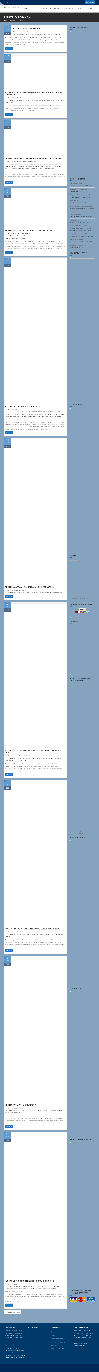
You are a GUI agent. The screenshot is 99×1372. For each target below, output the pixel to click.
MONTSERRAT (26, 34)
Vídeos (29, 98)
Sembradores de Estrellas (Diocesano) (81, 217)
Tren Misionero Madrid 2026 (78, 203)
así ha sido (23, 100)
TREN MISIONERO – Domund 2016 (21, 1105)
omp (32, 169)
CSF (14, 32)
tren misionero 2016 (20, 761)
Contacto (53, 1335)
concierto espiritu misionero (29, 934)
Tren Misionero (28, 32)
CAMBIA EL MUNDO (47, 164)
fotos (51, 758)
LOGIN (90, 8)
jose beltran (55, 100)
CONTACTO (80, 8)
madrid (62, 100)
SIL (58, 417)
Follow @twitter (74, 560)
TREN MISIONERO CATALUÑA (51, 34)
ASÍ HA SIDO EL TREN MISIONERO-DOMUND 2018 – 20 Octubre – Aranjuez (34, 93)
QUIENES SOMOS (29, 8)
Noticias (20, 32)
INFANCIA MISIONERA (45, 100)
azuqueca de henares (37, 236)
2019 (14, 34)
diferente (21, 166)
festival (20, 1289)
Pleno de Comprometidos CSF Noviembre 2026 (82, 210)
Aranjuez (38, 164)
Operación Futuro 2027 (76, 247)
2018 (18, 100)
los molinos (21, 169)
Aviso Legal (54, 1345)
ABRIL (52, 412)
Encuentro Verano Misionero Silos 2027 (81, 242)
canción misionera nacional (14, 414)
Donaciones (90, 2)
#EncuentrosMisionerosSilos (15, 164)
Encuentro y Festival (58, 414)
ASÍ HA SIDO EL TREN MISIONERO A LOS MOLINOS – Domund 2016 (33, 751)
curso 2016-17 (27, 414)
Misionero (15, 238)
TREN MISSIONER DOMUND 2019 (26, 28)
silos (60, 417)
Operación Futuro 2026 (76, 191)
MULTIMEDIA (68, 8)
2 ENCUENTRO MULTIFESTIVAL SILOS (37, 412)
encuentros (33, 166)
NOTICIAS (43, 8)
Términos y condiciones (58, 1342)
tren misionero (38, 34)
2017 (49, 412)
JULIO (38, 417)
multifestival (50, 1289)
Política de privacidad (57, 1339)
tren (32, 34)
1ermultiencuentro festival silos (16, 412)
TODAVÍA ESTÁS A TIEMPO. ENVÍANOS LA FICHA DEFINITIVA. (32, 928)
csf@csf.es (9, 2)
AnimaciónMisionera (23, 236)
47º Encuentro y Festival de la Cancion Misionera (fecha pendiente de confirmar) (82, 229)
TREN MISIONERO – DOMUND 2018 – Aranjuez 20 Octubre (33, 158)
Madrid (19, 162)
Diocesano (42, 414)
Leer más (9, 48)
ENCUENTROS (55, 8)
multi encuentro (41, 1289)
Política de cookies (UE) (57, 1349)
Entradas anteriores (13, 1312)
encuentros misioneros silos (47, 166)
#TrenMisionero (11, 100)
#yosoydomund (11, 1110)
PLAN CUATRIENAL (39, 169)
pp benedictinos (51, 417)
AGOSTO (57, 412)
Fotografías (15, 590)
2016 (18, 758)
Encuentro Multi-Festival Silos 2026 (80, 197)
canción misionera (15, 1286)
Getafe (36, 100)
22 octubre (23, 1110)
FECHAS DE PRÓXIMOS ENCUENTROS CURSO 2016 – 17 (30, 1281)
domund (18, 34)
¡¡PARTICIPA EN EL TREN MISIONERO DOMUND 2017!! (28, 230)
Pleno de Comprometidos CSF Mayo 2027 (82, 236)
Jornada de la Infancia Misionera (79, 222)
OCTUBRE (43, 417)
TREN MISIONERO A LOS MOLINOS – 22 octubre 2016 (30, 587)
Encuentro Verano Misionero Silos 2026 (81, 186)
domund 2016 (49, 934)
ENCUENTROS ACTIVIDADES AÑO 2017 (22, 406)
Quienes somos (55, 1332)
